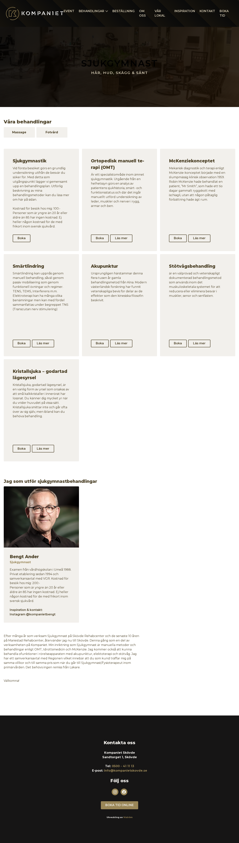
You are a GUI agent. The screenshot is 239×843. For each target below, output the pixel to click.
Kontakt (207, 11)
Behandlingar (91, 11)
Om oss (142, 13)
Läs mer (121, 238)
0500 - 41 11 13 (123, 766)
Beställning (123, 11)
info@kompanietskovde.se (125, 770)
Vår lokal (160, 13)
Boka (22, 238)
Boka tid (224, 13)
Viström (128, 817)
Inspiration (184, 11)
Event (69, 11)
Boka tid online (119, 805)
